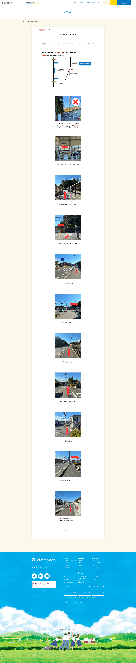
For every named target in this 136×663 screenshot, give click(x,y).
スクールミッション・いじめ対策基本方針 (83, 579)
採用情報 (80, 602)
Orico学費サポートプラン (83, 597)
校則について (81, 586)
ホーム (24, 21)
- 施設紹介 (67, 565)
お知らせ (28, 21)
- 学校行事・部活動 (96, 562)
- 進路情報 (81, 565)
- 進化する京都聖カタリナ (70, 560)
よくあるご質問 (95, 576)
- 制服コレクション (96, 560)
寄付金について (95, 592)
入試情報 (93, 572)
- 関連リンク (68, 567)
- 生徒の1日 (94, 565)
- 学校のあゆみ (68, 562)
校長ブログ (66, 579)
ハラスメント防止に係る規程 (70, 592)
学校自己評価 (67, 586)
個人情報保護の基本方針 (69, 582)
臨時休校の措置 (95, 586)
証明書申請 (94, 579)
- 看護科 (80, 562)
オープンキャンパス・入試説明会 (83, 573)
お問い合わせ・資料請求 (83, 576)
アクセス (66, 572)
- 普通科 (80, 560)
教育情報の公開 (68, 597)
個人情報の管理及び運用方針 (84, 582)
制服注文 (66, 602)
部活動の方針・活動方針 (83, 592)
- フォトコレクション (96, 567)
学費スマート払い (95, 597)
